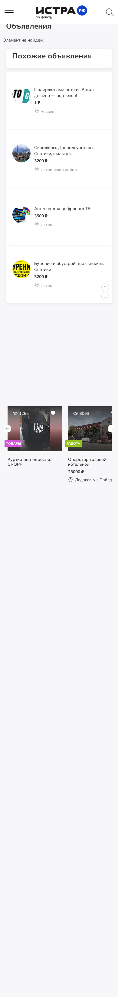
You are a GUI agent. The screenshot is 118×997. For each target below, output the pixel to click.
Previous (105, 287)
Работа (73, 443)
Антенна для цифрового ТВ (62, 208)
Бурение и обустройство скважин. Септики (69, 266)
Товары (13, 443)
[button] (12, 13)
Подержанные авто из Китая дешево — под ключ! (64, 92)
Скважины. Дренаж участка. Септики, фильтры (64, 150)
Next (105, 296)
